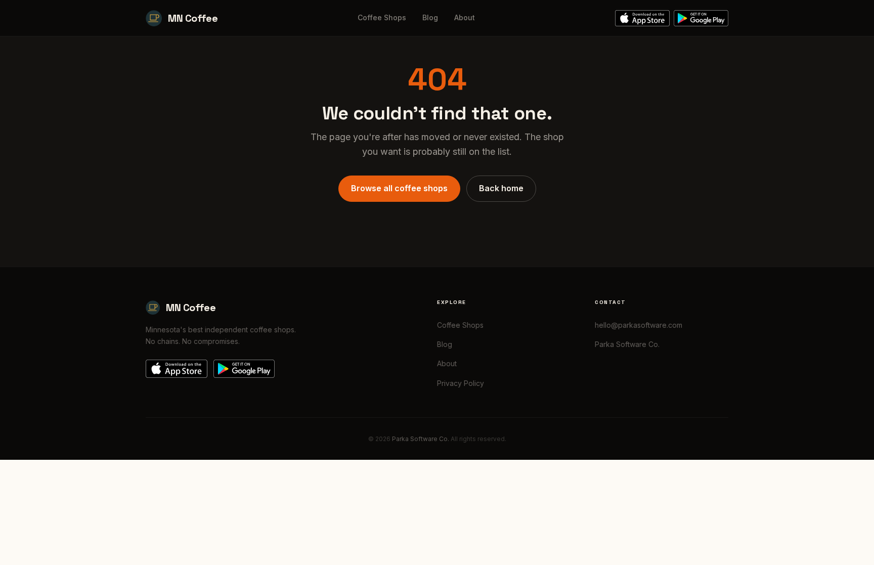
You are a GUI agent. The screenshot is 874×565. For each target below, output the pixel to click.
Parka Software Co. (627, 344)
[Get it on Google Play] (701, 18)
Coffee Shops (382, 17)
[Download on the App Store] (642, 18)
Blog (430, 17)
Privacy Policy (460, 383)
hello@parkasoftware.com (638, 325)
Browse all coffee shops (399, 188)
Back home (501, 188)
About (464, 17)
